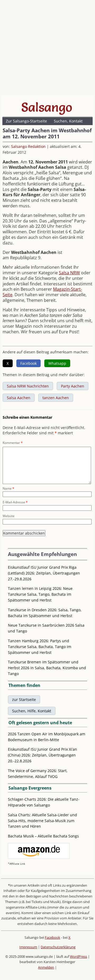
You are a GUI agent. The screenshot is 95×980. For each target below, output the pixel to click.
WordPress (78, 956)
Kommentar (13, 442)
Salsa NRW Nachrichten (28, 386)
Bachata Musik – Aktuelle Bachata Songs (43, 835)
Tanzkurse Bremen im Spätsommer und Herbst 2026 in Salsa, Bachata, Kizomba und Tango (47, 667)
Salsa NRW (69, 273)
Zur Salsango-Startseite (26, 121)
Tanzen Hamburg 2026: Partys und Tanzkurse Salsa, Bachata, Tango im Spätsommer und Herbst (39, 646)
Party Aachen (72, 386)
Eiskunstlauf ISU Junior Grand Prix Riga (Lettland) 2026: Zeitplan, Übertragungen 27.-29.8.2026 (44, 573)
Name (8, 488)
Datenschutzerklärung (58, 947)
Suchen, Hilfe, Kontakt (31, 710)
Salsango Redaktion (28, 146)
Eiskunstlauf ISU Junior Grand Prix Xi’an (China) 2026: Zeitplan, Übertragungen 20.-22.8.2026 (42, 755)
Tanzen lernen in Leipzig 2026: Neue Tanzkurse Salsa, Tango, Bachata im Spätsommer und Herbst (40, 594)
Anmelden (46, 967)
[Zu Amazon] (39, 857)
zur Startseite (24, 699)
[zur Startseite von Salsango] (46, 107)
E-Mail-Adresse (15, 502)
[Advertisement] (47, 49)
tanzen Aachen (55, 397)
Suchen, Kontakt (68, 121)
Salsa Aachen (18, 397)
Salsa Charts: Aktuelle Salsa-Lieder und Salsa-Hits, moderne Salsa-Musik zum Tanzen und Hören (42, 820)
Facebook (52, 937)
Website (9, 516)
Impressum (28, 947)
